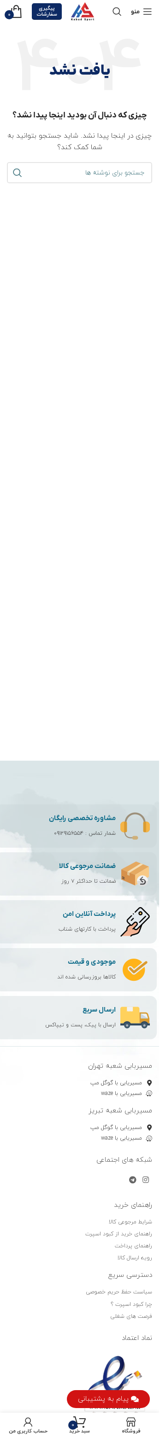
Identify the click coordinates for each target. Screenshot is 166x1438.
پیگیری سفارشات (46, 11)
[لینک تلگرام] (132, 1180)
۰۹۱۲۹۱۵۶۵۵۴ (68, 833)
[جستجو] (117, 11)
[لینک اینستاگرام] (146, 1180)
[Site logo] (82, 10)
